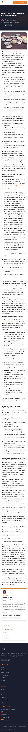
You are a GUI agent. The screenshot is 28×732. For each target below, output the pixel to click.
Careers (3, 692)
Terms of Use (12, 729)
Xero (6, 632)
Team (2, 689)
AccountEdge (4, 675)
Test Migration (4, 700)
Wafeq (2, 683)
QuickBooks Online (9, 629)
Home (2, 10)
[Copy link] (11, 25)
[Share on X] (8, 25)
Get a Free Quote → (20, 2)
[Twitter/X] (5, 660)
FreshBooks (4, 677)
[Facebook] (2, 660)
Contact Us (4, 694)
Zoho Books (7, 637)
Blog (6, 10)
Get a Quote (4, 697)
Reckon (3, 680)
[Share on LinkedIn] (6, 25)
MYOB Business (5, 672)
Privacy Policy (4, 729)
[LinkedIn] (8, 660)
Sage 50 (6, 635)
